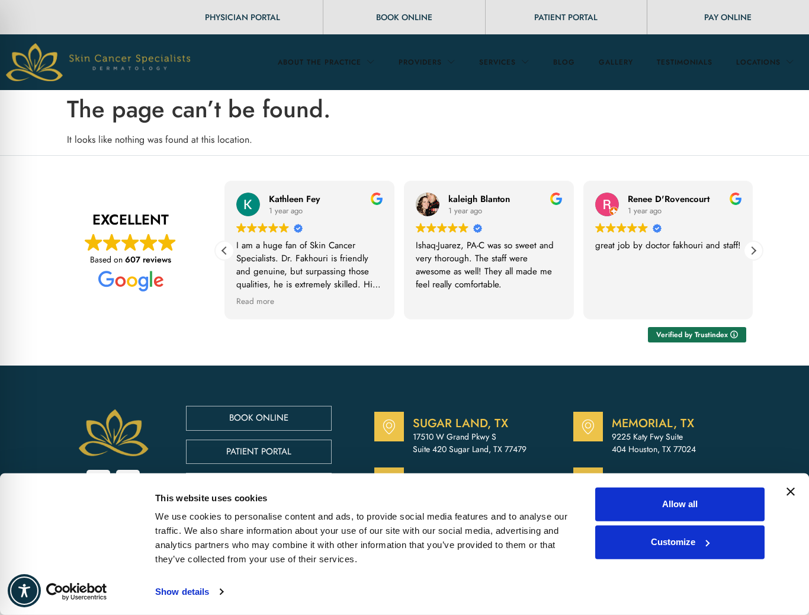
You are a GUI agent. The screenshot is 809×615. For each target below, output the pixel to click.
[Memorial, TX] (588, 426)
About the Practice (319, 62)
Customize (673, 542)
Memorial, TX (653, 423)
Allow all (680, 504)
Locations (758, 62)
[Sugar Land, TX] (389, 426)
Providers (420, 62)
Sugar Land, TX (460, 423)
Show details (182, 592)
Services (497, 62)
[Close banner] (790, 492)
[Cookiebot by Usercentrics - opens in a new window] (77, 592)
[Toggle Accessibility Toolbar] (24, 590)
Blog (564, 62)
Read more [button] (255, 301)
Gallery (616, 62)
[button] (753, 251)
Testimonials (684, 62)
